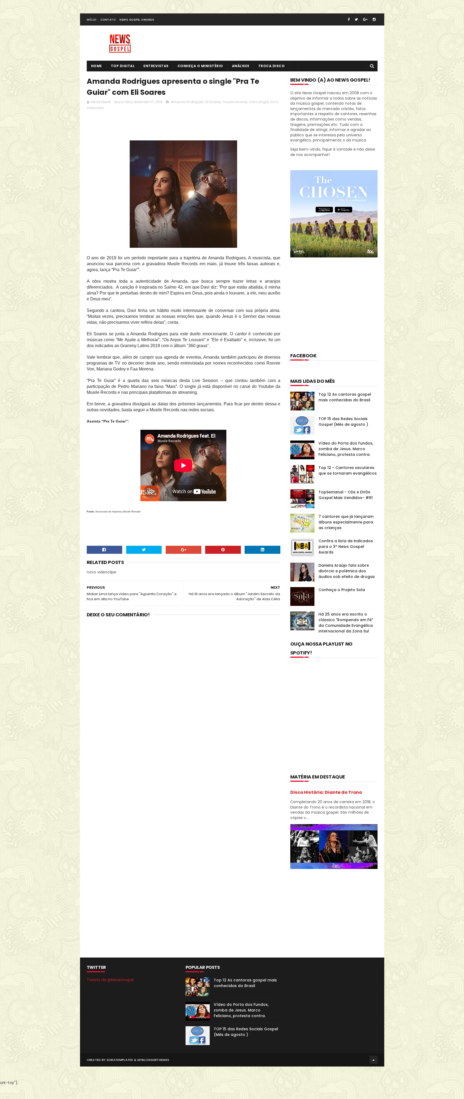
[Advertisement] (184, 127)
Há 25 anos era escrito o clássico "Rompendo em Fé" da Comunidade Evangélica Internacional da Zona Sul (345, 623)
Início (91, 20)
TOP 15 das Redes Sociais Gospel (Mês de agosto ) (343, 421)
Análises (240, 66)
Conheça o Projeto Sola (341, 589)
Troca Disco (271, 66)
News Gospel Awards (136, 20)
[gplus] (365, 19)
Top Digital (123, 66)
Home (96, 66)
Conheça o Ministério (200, 66)
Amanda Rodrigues (187, 102)
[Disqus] (184, 692)
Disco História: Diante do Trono (326, 792)
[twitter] (356, 19)
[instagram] (374, 19)
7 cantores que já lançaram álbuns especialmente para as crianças (346, 522)
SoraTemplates (120, 1060)
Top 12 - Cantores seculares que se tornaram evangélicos (347, 470)
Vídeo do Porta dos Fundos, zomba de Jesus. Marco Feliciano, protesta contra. (345, 449)
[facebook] (348, 19)
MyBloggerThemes (153, 1060)
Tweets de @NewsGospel (110, 979)
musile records (235, 102)
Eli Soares (213, 102)
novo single (258, 102)
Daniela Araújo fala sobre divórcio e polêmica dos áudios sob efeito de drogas (346, 571)
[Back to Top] (373, 1060)
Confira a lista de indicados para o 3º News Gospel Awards (345, 546)
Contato (108, 20)
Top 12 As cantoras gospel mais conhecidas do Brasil (344, 397)
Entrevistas (156, 66)
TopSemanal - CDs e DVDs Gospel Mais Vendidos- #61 (345, 494)
